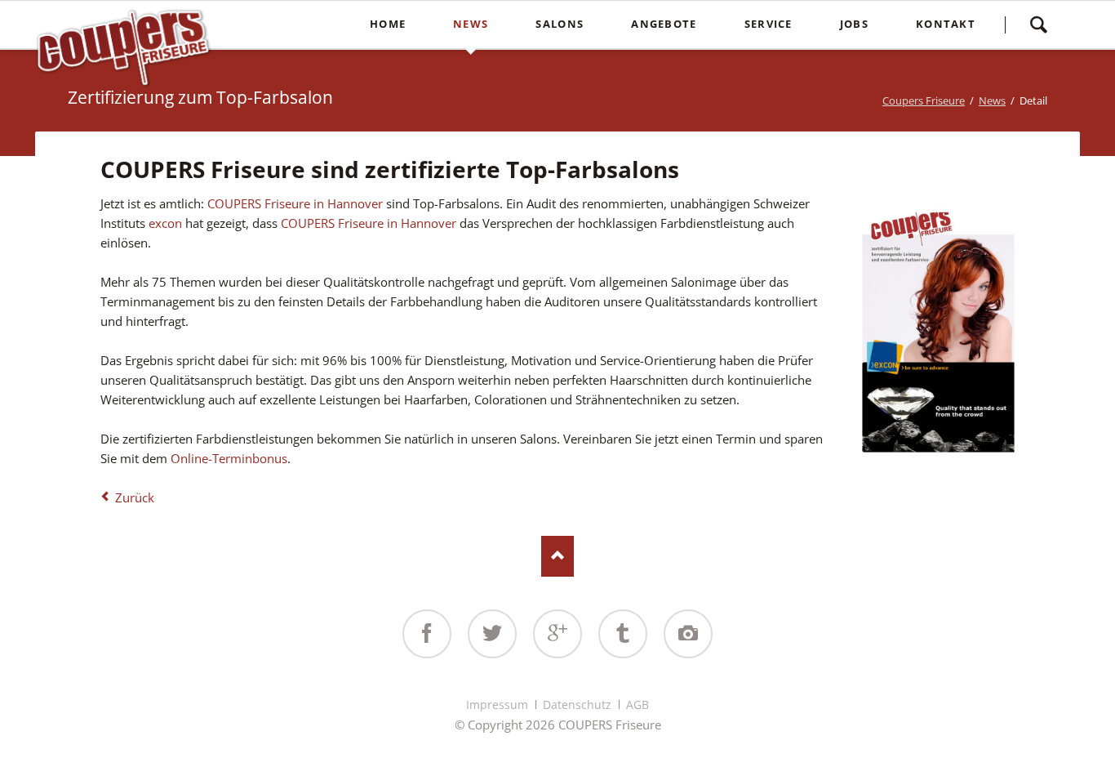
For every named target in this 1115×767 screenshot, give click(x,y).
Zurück (134, 497)
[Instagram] (688, 633)
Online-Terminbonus (227, 458)
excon (167, 223)
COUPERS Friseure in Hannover (295, 203)
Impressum (497, 704)
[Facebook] (426, 633)
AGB (637, 704)
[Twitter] (492, 633)
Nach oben (557, 556)
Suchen (1038, 24)
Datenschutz (577, 704)
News (992, 100)
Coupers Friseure (923, 100)
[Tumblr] (622, 633)
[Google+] (557, 633)
